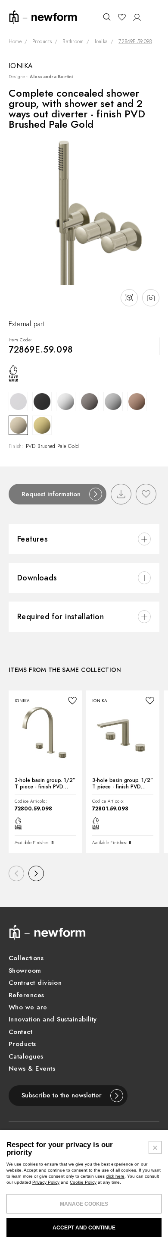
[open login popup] (137, 17)
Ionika (101, 42)
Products (42, 42)
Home (15, 42)
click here (115, 1176)
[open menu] (153, 17)
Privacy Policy (45, 1182)
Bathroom (73, 42)
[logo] (43, 17)
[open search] (106, 17)
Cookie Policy (83, 1182)
